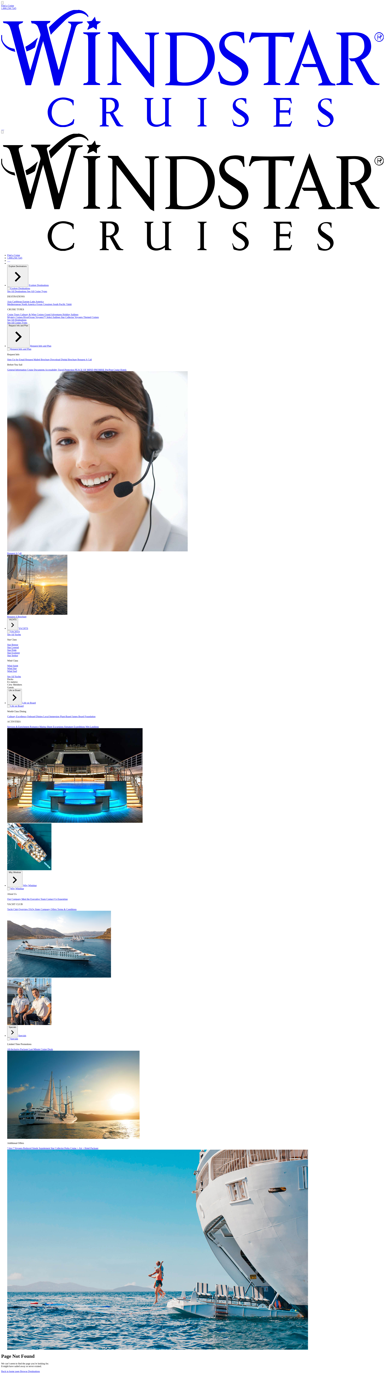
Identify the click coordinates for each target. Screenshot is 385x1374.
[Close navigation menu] (2, 131)
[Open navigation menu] (2, 2)
